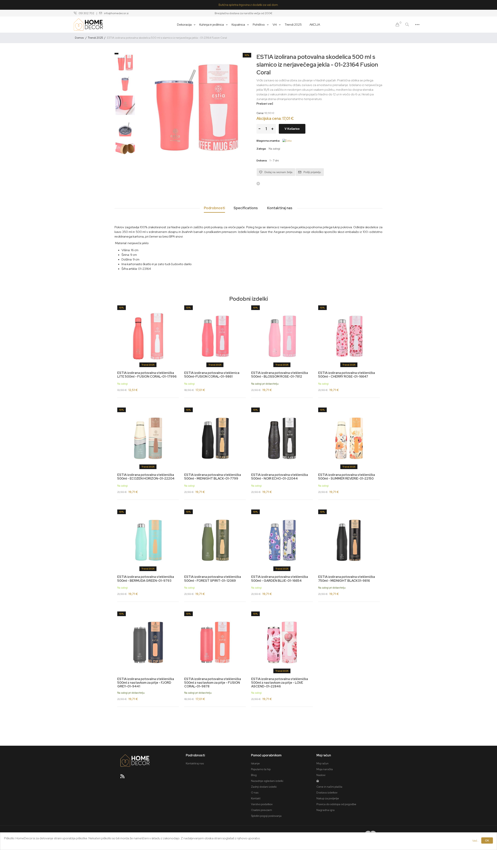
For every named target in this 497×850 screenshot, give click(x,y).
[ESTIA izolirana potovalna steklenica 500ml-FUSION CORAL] (215, 336)
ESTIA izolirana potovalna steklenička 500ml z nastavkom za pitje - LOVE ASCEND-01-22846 (279, 682)
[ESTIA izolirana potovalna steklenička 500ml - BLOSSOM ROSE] (282, 336)
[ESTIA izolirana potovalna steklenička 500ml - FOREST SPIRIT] (215, 540)
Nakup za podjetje (327, 798)
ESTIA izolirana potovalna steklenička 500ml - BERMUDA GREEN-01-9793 (145, 578)
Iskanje (255, 763)
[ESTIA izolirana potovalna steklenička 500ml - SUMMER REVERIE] (349, 438)
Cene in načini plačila (329, 786)
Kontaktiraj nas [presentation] (279, 208)
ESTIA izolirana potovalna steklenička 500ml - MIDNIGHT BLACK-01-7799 (212, 476)
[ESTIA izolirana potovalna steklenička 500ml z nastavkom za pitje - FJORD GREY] (148, 642)
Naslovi (320, 775)
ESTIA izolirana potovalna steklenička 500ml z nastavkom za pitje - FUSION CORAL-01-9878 (212, 682)
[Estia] (287, 140)
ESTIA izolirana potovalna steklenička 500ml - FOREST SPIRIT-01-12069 (212, 578)
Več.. (475, 840)
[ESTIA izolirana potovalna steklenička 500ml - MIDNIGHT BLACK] (215, 438)
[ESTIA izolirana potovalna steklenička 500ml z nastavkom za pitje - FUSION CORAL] (215, 642)
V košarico (292, 128)
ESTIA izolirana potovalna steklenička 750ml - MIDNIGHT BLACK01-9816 (346, 578)
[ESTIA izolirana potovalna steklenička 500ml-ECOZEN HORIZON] (148, 438)
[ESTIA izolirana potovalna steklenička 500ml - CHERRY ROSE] (349, 336)
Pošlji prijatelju (312, 172)
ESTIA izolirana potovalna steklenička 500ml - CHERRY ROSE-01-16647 (346, 374)
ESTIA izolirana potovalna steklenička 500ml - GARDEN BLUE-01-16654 (279, 578)
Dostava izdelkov (326, 792)
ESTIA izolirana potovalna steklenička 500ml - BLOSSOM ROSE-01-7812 (279, 374)
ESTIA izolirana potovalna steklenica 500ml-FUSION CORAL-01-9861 (211, 374)
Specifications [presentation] (246, 208)
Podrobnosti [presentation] (214, 208)
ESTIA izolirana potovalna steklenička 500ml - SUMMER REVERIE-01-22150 (346, 476)
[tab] (214, 208)
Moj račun (322, 763)
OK (487, 840)
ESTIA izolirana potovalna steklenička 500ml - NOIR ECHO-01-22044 (279, 476)
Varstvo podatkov (262, 804)
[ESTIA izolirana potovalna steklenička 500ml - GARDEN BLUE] (282, 540)
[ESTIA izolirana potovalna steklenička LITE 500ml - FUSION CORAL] (148, 336)
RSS (124, 777)
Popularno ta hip (261, 769)
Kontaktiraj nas (195, 763)
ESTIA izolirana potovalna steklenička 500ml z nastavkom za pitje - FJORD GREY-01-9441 (145, 682)
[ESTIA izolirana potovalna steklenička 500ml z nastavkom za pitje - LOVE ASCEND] (282, 642)
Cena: (260, 113)
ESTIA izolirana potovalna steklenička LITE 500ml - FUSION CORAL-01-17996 (146, 374)
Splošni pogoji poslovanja (266, 816)
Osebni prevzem (261, 810)
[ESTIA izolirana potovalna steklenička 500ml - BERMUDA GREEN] (148, 540)
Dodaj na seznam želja (278, 172)
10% (247, 55)
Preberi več (264, 104)
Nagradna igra (325, 810)
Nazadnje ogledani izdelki (267, 781)
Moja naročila (324, 769)
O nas (254, 792)
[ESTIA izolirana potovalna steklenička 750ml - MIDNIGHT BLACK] (349, 540)
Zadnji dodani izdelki (264, 786)
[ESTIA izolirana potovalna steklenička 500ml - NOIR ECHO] (282, 438)
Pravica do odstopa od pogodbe (336, 804)
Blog (254, 775)
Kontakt (255, 798)
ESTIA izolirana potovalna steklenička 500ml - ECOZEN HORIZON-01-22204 (146, 476)
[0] (397, 24)
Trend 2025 (148, 364)
